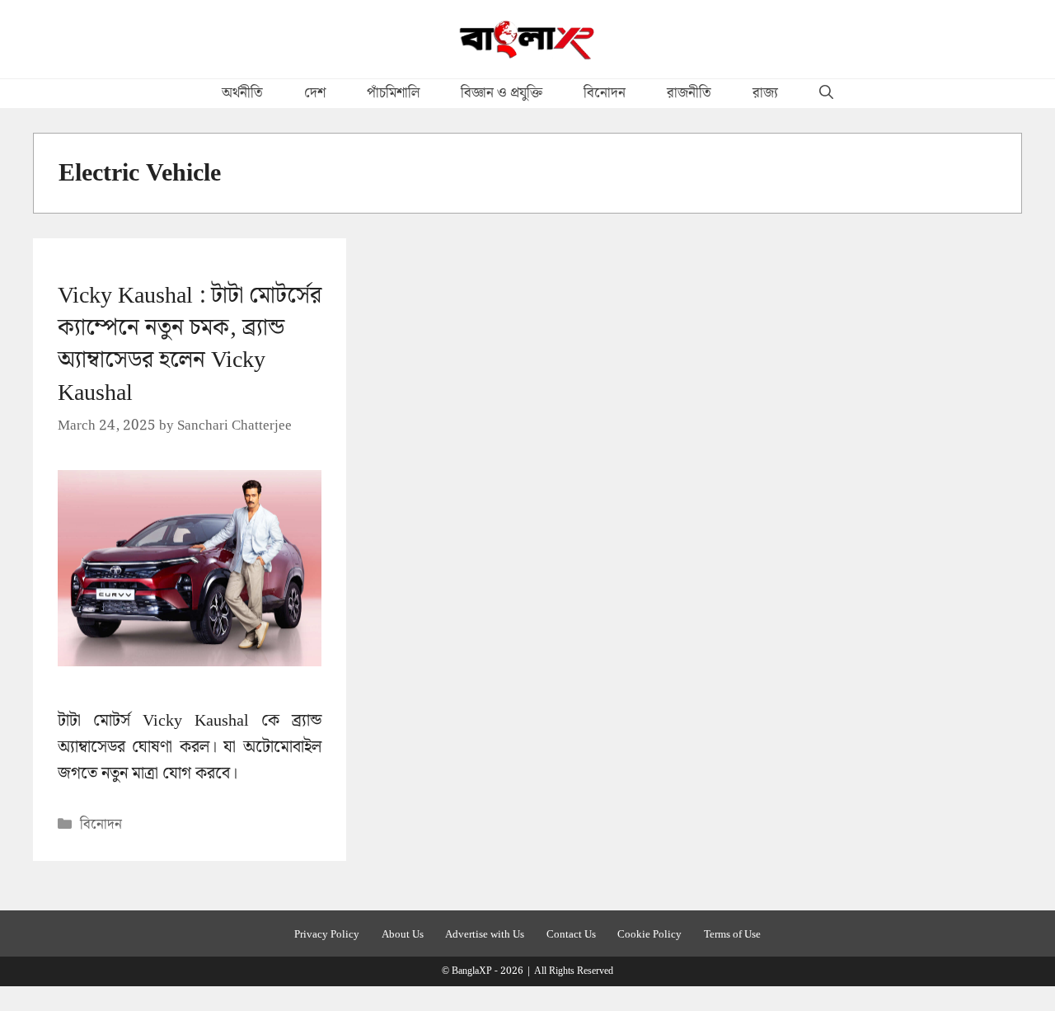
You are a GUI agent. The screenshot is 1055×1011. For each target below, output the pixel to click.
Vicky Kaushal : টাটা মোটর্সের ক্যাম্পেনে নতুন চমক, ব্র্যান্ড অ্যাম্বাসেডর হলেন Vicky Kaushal (189, 344)
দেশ (315, 93)
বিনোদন (605, 93)
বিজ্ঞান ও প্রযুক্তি (501, 93)
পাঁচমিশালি (393, 93)
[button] (826, 93)
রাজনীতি (689, 93)
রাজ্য (765, 93)
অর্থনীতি (242, 93)
